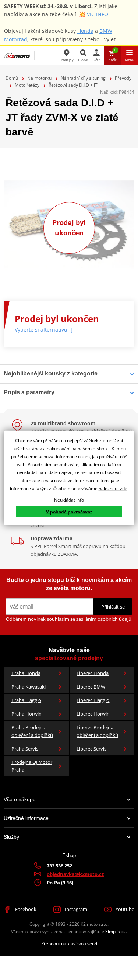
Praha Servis (24, 748)
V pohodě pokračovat (69, 512)
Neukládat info (69, 500)
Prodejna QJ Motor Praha (31, 766)
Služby (11, 837)
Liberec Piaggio (93, 700)
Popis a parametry (29, 392)
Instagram (75, 909)
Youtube (124, 909)
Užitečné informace (26, 818)
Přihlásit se (113, 606)
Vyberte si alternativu (42, 329)
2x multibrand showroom (63, 423)
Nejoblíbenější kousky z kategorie (51, 373)
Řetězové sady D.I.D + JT (73, 85)
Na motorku (39, 78)
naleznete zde (113, 488)
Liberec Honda (93, 673)
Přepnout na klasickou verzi (69, 944)
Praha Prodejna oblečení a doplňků (32, 731)
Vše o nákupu (20, 799)
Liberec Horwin (93, 713)
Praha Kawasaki (28, 686)
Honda (85, 30)
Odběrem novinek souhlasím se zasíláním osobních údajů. (69, 619)
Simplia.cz (115, 931)
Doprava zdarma (51, 538)
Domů (12, 78)
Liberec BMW (91, 686)
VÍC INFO (97, 14)
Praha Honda (25, 673)
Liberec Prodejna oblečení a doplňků (97, 731)
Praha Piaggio (26, 700)
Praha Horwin (26, 713)
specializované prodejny (69, 658)
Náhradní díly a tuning (83, 78)
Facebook (25, 909)
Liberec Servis (91, 748)
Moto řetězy (27, 85)
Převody (123, 78)
